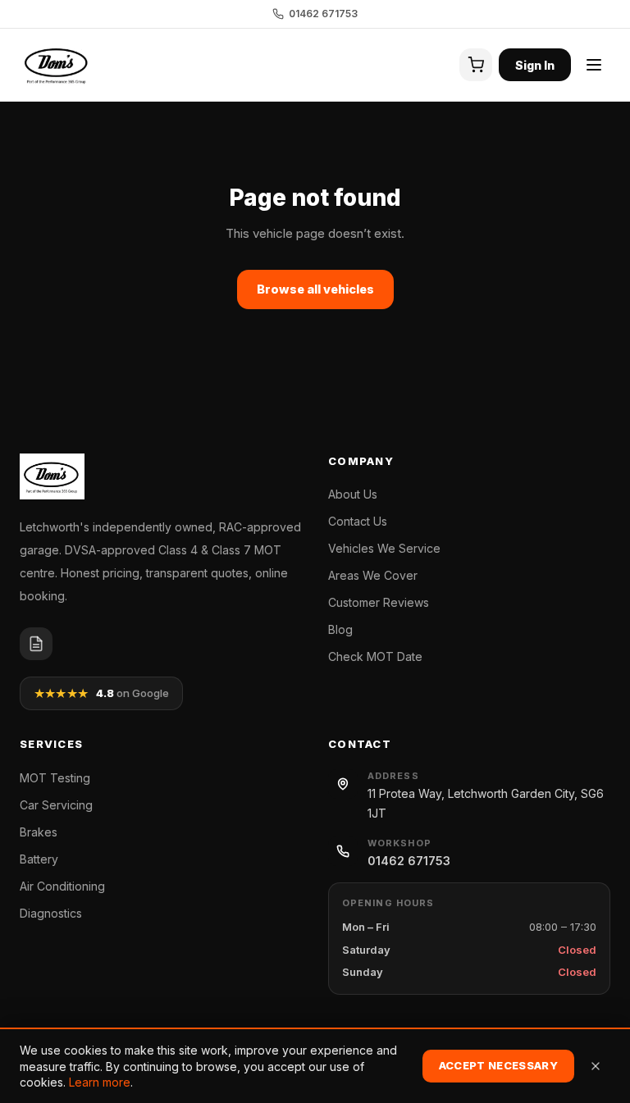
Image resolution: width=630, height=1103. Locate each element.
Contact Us (357, 521)
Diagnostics (51, 913)
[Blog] (36, 643)
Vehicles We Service (384, 548)
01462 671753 (323, 13)
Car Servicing (56, 805)
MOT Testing (55, 778)
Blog (340, 629)
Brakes (38, 832)
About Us (352, 494)
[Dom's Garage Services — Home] (57, 65)
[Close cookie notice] (595, 1066)
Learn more (99, 1082)
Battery (39, 859)
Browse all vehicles (315, 289)
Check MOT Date (375, 656)
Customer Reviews (378, 602)
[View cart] (475, 64)
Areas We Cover (373, 575)
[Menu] (594, 64)
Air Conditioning (62, 886)
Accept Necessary (498, 1065)
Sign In (535, 65)
